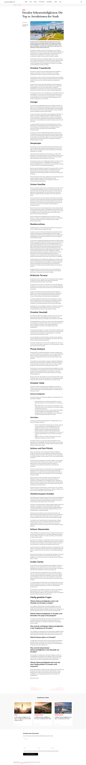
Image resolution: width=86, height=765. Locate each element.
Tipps (60, 1)
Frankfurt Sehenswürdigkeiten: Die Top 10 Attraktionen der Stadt (63, 717)
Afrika (26, 1)
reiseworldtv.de (9, 2)
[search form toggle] (81, 1)
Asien (31, 1)
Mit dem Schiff (42, 1)
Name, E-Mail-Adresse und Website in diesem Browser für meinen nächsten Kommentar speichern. (41, 751)
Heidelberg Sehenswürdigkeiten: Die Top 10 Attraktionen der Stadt (42, 717)
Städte (55, 1)
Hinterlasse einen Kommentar (25, 26)
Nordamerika (49, 1)
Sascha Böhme (24, 22)
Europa (35, 1)
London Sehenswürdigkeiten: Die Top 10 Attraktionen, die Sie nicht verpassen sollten (22, 718)
